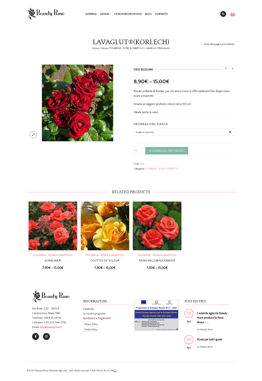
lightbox (33, 134)
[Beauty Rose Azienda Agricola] (35, 336)
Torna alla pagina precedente (218, 44)
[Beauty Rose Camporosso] (46, 336)
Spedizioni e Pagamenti (97, 318)
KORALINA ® (53, 260)
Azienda (91, 14)
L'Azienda (88, 309)
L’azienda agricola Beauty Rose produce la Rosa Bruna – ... (212, 318)
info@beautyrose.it (51, 327)
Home (95, 48)
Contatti (161, 14)
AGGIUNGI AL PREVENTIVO (166, 150)
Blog (148, 14)
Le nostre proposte (128, 14)
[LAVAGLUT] (77, 102)
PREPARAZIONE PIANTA (151, 124)
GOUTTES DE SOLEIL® (104, 260)
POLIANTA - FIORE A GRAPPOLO (127, 48)
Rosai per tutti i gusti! (209, 339)
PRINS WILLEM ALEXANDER (157, 260)
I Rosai (104, 14)
